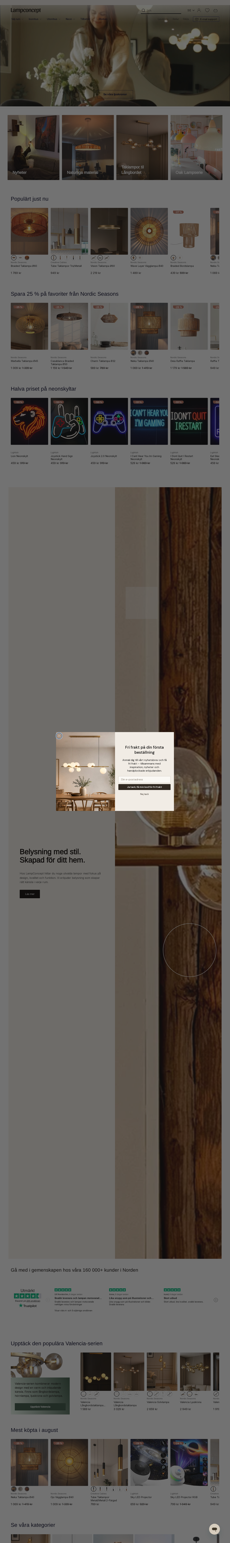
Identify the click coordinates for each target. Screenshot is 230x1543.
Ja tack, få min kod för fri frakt (144, 786)
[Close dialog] (59, 736)
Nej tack (144, 794)
